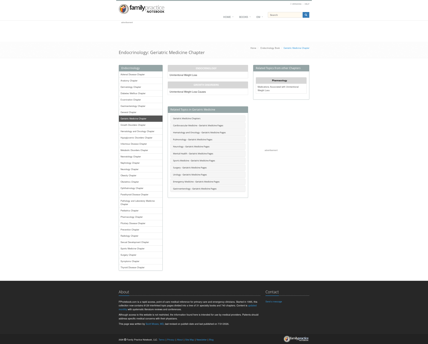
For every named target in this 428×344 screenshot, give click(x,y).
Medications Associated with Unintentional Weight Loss (278, 88)
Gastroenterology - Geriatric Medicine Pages (195, 188)
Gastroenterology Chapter (133, 106)
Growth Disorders (206, 84)
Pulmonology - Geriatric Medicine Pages (192, 139)
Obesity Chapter (128, 175)
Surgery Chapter (128, 254)
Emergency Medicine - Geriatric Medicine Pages (196, 181)
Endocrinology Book (270, 48)
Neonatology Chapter (131, 156)
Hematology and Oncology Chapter (137, 131)
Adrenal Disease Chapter (133, 74)
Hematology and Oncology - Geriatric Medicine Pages (199, 132)
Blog (211, 339)
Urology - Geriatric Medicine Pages (190, 174)
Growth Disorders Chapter (133, 124)
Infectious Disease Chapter (134, 143)
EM (258, 17)
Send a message (273, 301)
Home (227, 17)
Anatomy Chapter (129, 80)
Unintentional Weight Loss (183, 75)
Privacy (171, 339)
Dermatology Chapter (131, 86)
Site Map (189, 339)
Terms (162, 339)
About (180, 339)
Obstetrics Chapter (130, 181)
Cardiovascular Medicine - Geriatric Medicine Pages (198, 125)
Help (307, 4)
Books (243, 17)
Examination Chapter (131, 99)
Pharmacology (279, 80)
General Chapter (128, 112)
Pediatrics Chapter (129, 210)
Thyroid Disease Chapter (132, 267)
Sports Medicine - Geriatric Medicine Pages (194, 160)
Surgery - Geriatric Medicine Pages (190, 167)
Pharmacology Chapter (132, 216)
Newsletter (201, 339)
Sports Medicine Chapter (132, 248)
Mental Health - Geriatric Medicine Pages (193, 153)
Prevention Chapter (130, 229)
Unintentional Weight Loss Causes (188, 91)
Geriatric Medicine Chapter (133, 118)
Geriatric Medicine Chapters (186, 118)
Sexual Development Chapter (135, 242)
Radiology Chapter (129, 235)
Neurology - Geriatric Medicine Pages (191, 146)
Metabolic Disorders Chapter (134, 150)
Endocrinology (130, 68)
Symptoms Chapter (130, 261)
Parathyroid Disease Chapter (134, 194)
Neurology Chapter (129, 169)
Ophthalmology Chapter (132, 188)
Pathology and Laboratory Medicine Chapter (138, 202)
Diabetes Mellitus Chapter (133, 93)
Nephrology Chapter (130, 162)
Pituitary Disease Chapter (133, 223)
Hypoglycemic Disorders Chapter (136, 137)
